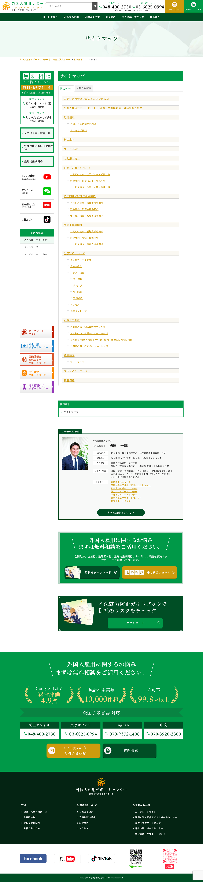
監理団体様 (29, 817)
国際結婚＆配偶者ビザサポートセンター (131, 485)
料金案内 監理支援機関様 (84, 209)
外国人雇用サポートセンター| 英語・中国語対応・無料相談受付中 (103, 108)
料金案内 (111, 17)
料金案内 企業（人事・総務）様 (88, 180)
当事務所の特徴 (87, 817)
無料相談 (69, 117)
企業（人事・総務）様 (77, 168)
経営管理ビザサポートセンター (126, 497)
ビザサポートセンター (122, 500)
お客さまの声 (92, 17)
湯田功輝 (78, 298)
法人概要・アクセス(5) (36, 240)
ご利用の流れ (72, 158)
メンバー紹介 (77, 272)
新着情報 (69, 380)
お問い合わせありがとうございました (86, 98)
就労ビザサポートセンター (124, 491)
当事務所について (74, 253)
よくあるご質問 (78, 130)
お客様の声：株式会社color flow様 (89, 346)
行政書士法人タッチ (121, 482)
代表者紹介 (76, 266)
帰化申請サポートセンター (124, 488)
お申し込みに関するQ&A (83, 124)
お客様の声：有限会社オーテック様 (89, 333)
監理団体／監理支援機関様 (80, 196)
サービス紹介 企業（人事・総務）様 (90, 187)
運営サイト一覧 (78, 311)
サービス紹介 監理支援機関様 (86, 215)
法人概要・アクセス (133, 17)
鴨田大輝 (78, 291)
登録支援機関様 (73, 225)
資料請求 (69, 355)
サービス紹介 (50, 17)
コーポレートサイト (145, 811)
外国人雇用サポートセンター (37, 4)
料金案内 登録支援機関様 (84, 237)
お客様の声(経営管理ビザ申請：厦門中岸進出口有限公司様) (101, 339)
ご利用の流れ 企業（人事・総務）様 (90, 174)
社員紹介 (155, 17)
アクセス (75, 304)
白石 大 (78, 285)
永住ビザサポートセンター (124, 494)
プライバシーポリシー (77, 371)
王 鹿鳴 (78, 279)
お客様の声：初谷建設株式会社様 (88, 326)
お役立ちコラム (32, 828)
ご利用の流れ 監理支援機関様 (86, 202)
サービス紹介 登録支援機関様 (86, 244)
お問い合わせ (75, 751)
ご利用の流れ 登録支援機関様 (86, 231)
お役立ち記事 (71, 17)
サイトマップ (77, 361)
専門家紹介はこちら (119, 512)
